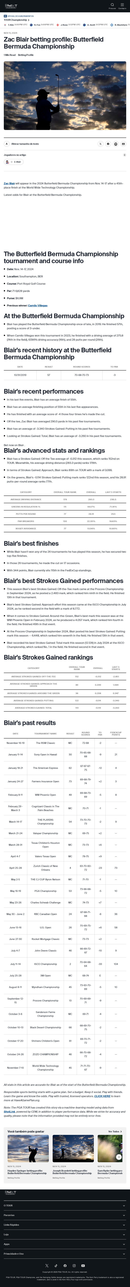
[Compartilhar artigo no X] (100, 144)
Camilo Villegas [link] (37, 305)
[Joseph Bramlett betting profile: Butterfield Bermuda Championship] (73, 1148)
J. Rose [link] (64, 25)
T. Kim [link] (11, 25)
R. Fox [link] (37, 25)
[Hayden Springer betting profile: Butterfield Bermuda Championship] (28, 1148)
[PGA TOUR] (11, 1192)
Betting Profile (14, 1178)
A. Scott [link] (91, 25)
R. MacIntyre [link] (121, 25)
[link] (11, 6)
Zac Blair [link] (9, 183)
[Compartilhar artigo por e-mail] (123, 144)
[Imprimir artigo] (116, 144)
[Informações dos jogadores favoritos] (124, 155)
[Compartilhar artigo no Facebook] (108, 144)
